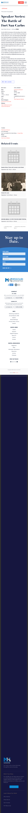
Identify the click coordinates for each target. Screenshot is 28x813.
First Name (5, 251)
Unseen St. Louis (5, 192)
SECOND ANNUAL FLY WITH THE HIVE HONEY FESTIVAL (13, 219)
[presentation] (13, 156)
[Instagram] (13, 362)
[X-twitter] (15, 362)
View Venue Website (5, 138)
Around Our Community (6, 101)
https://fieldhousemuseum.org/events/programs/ (6, 105)
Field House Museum (18, 89)
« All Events (4, 8)
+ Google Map (20, 133)
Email (4, 262)
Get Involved (7, 802)
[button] (14, 375)
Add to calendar (8, 81)
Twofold (17, 372)
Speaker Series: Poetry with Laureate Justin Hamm (12, 167)
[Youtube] (17, 362)
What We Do (7, 799)
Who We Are (7, 796)
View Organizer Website (19, 99)
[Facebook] (11, 362)
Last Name (5, 256)
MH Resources (7, 805)
